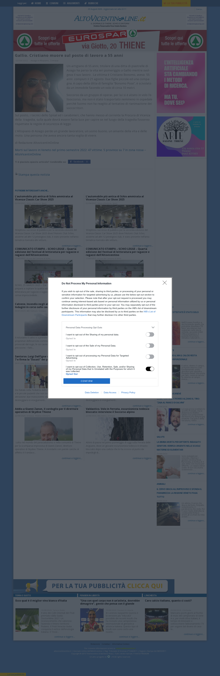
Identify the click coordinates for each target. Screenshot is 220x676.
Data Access (110, 392)
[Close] (166, 284)
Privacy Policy (128, 392)
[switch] (150, 334)
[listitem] (110, 327)
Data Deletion (92, 392)
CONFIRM (87, 381)
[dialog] (110, 338)
